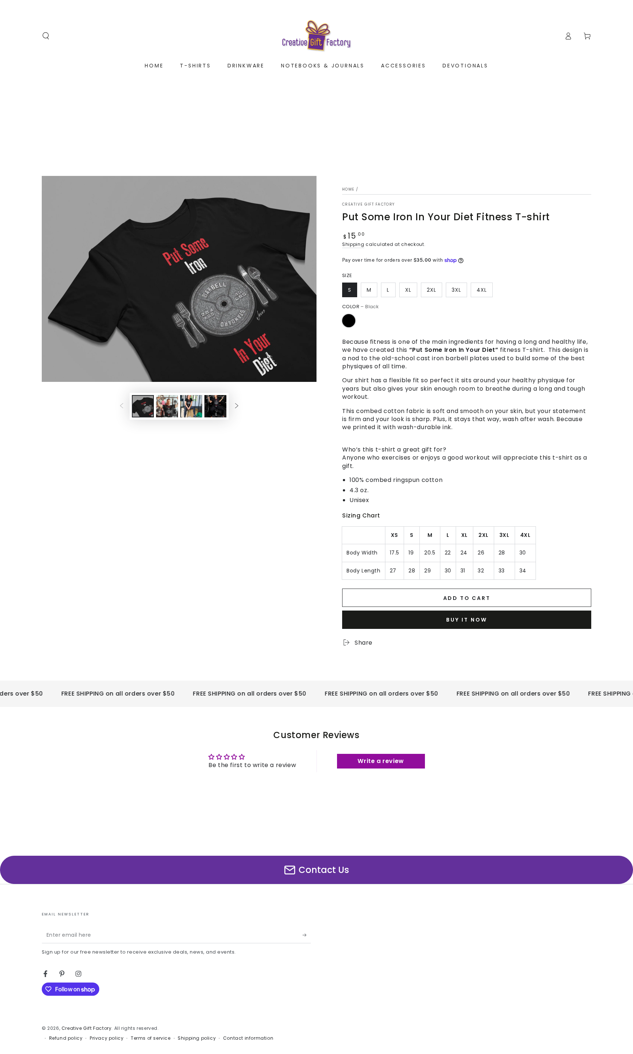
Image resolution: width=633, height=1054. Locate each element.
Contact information (248, 1038)
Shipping (353, 244)
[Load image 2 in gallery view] (167, 406)
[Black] (348, 320)
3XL (456, 290)
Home (348, 189)
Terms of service (151, 1038)
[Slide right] (237, 406)
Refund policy (66, 1038)
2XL (431, 290)
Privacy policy (106, 1038)
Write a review (381, 761)
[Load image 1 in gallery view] (143, 406)
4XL (482, 290)
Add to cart (467, 598)
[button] (45, 36)
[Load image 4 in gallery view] (215, 406)
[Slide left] (122, 406)
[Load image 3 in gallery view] (191, 406)
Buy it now (466, 619)
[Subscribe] (307, 935)
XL (408, 290)
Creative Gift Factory (368, 204)
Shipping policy (197, 1038)
